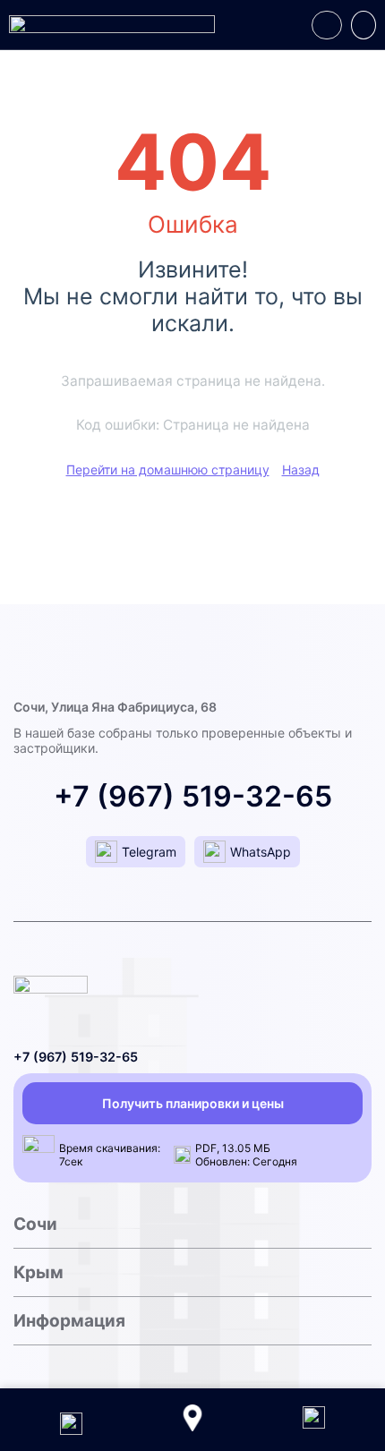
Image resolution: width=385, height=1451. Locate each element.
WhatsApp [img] (260, 851)
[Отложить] (327, 25)
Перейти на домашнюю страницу (168, 469)
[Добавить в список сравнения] (363, 25)
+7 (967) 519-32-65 (193, 796)
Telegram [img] (149, 851)
